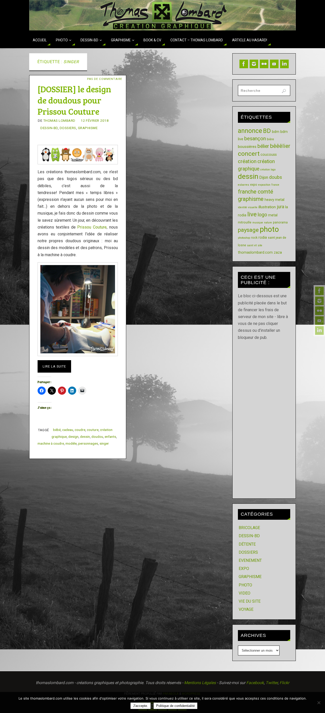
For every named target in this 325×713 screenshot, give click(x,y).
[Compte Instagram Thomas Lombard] (319, 301)
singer (104, 443)
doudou (97, 436)
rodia (262, 237)
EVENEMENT (250, 560)
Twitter (272, 682)
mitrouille (244, 222)
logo (262, 215)
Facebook (255, 682)
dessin (85, 436)
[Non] (318, 702)
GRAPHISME (88, 128)
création (247, 161)
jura (280, 206)
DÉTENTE (247, 544)
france (275, 184)
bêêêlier (280, 146)
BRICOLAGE (249, 527)
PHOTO (245, 585)
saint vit (252, 245)
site (260, 245)
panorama (280, 222)
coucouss (269, 154)
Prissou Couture (92, 227)
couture (93, 430)
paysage (248, 230)
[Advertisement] (264, 417)
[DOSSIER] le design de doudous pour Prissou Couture (74, 100)
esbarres (243, 184)
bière (270, 139)
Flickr (284, 682)
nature (268, 222)
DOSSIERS (68, 128)
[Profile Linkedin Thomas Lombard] (319, 330)
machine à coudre (51, 443)
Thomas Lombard (59, 120)
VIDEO (244, 593)
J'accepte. (140, 706)
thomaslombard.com (255, 252)
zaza (278, 252)
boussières (247, 146)
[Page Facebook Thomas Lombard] (319, 291)
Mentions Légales (200, 682)
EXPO (244, 568)
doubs (275, 177)
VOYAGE (246, 609)
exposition (264, 184)
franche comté (255, 191)
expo (253, 184)
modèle (71, 443)
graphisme (251, 199)
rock (254, 237)
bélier (263, 146)
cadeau (67, 430)
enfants (110, 436)
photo (269, 229)
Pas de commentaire (104, 79)
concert (248, 153)
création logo (267, 169)
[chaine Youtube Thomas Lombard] (319, 320)
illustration (267, 207)
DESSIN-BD (49, 128)
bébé (57, 430)
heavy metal (274, 200)
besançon (255, 138)
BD (267, 130)
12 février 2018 (95, 120)
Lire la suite (54, 366)
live (252, 214)
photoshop (244, 237)
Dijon (263, 177)
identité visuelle (247, 207)
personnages (88, 443)
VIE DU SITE (250, 601)
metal (273, 215)
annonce (250, 130)
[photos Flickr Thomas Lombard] (319, 310)
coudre (80, 430)
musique (257, 222)
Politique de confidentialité (175, 706)
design (73, 436)
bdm (275, 132)
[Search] (283, 91)
